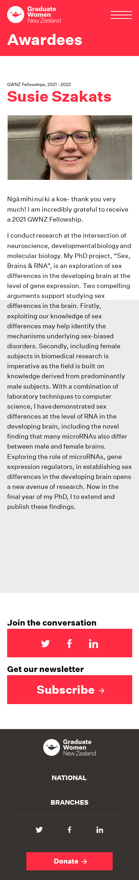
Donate (67, 861)
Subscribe (67, 689)
